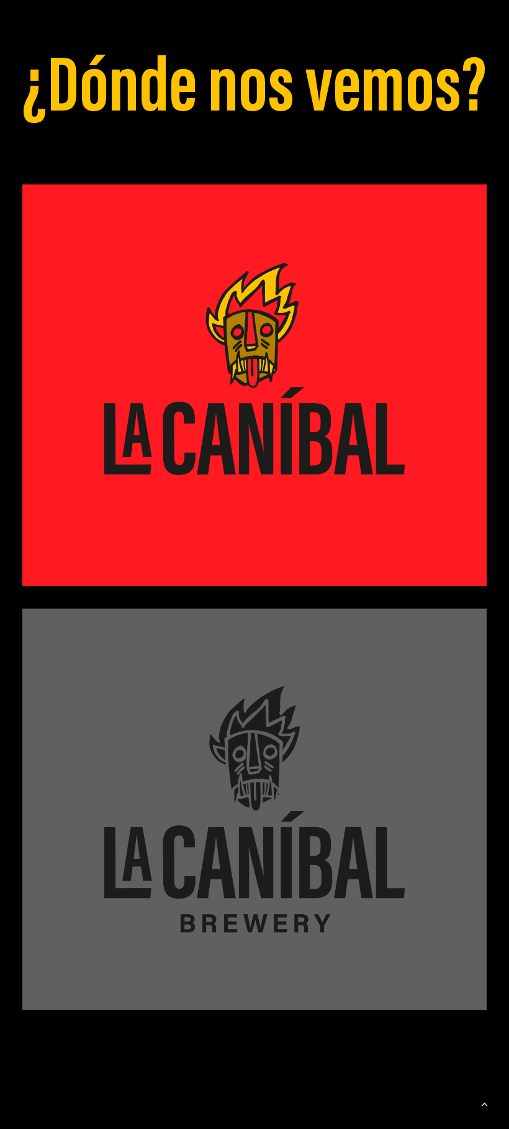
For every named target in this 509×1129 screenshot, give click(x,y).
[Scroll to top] (484, 1103)
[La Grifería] (254, 809)
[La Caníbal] (254, 385)
